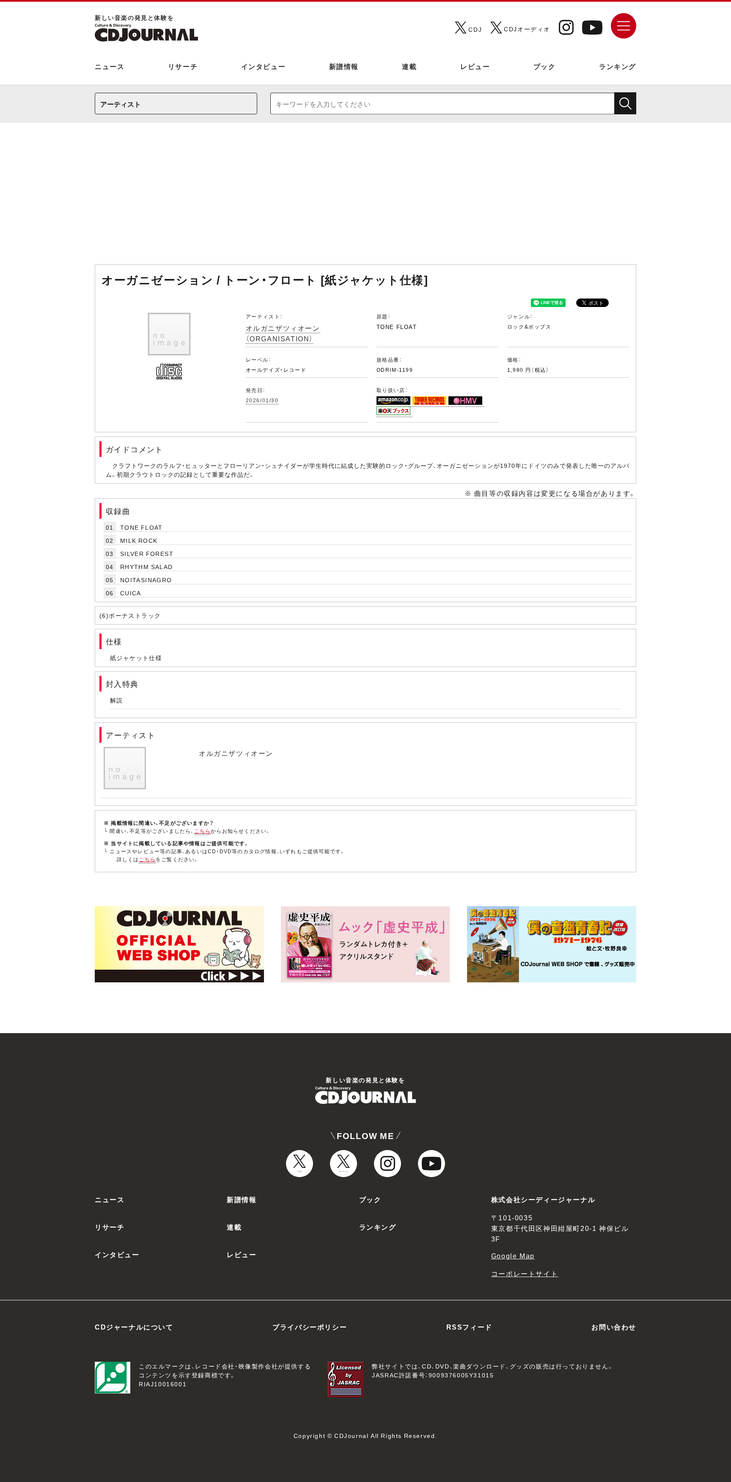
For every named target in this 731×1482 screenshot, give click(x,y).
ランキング (617, 66)
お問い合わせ (613, 1327)
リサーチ (183, 66)
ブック (544, 66)
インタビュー (263, 66)
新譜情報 (344, 66)
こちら (202, 831)
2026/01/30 (262, 400)
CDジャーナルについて (134, 1327)
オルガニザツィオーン (236, 753)
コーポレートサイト (524, 1273)
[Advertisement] (365, 197)
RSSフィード (469, 1327)
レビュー (475, 66)
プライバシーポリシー (309, 1327)
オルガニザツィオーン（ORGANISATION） (283, 333)
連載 (409, 66)
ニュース (109, 66)
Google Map (513, 1255)
